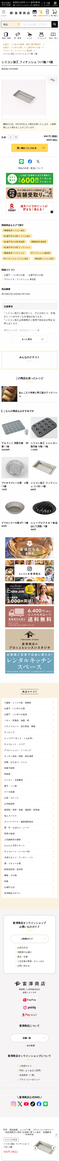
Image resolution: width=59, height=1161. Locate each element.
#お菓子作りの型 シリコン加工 (17, 236)
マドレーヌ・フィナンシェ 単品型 (17, 50)
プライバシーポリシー (29, 1079)
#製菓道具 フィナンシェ (14, 252)
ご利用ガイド (25, 1065)
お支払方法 (22, 947)
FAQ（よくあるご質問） (30, 1070)
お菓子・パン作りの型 (12, 47)
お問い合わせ (23, 965)
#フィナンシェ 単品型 (40, 252)
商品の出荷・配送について (30, 167)
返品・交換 (22, 956)
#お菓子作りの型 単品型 (14, 241)
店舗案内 (47, 1132)
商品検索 (14, 1129)
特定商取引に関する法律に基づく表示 (23, 1132)
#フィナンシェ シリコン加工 (16, 258)
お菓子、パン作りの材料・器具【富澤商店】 (22, 44)
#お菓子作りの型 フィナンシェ (17, 247)
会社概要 (31, 1045)
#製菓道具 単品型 (38, 241)
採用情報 (29, 1134)
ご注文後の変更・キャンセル (30, 961)
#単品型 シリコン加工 (44, 258)
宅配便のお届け (24, 951)
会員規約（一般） (27, 1074)
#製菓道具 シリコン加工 (14, 230)
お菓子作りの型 (33, 47)
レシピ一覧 (25, 1129)
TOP (5, 1129)
